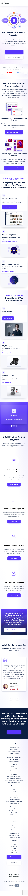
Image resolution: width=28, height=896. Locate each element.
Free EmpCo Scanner (14, 803)
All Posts (14, 791)
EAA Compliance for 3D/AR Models (14, 780)
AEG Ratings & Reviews (14, 811)
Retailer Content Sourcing (14, 751)
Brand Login (14, 862)
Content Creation (14, 765)
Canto (14, 824)
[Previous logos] (2, 72)
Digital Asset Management (14, 757)
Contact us (14, 846)
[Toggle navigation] (26, 3)
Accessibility (14, 774)
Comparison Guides (14, 833)
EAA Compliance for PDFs (14, 782)
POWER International (14, 815)
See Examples (8, 318)
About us (14, 844)
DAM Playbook (14, 797)
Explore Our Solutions (14, 57)
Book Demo (14, 521)
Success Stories (14, 807)
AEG (14, 809)
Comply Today (14, 595)
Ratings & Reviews (14, 753)
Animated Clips (14, 769)
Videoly (14, 822)
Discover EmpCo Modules (8, 241)
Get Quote (14, 558)
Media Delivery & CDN (14, 761)
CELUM (14, 826)
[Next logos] (25, 72)
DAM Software (14, 759)
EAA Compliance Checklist (14, 799)
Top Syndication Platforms (14, 837)
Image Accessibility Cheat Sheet (14, 801)
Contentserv (14, 830)
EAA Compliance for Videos (14, 776)
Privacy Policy (14, 852)
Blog (14, 789)
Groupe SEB (14, 813)
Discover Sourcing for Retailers (14, 168)
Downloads (14, 795)
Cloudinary (14, 828)
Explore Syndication (9, 207)
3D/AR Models (14, 767)
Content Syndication (14, 747)
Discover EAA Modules (8, 271)
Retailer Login (14, 857)
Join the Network (14, 52)
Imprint (14, 850)
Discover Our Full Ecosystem (14, 630)
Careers (14, 848)
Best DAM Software (14, 835)
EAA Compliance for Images (14, 778)
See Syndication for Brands (14, 132)
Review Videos (14, 771)
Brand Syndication (14, 749)
